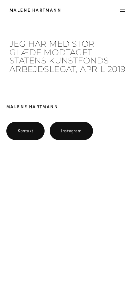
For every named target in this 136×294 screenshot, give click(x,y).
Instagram (71, 131)
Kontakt (25, 131)
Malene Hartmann (35, 10)
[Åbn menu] (123, 10)
